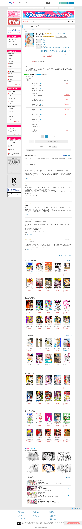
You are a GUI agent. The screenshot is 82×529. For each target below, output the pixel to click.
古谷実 (10, 58)
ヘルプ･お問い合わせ (21, 518)
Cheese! (11, 114)
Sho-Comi (11, 108)
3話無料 (29, 350)
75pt (67, 119)
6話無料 (48, 425)
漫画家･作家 (70, 8)
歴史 (42, 47)
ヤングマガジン (12, 98)
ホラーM (37, 29)
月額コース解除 (36, 512)
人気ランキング (40, 8)
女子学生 (68, 50)
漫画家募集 (51, 518)
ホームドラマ (52, 48)
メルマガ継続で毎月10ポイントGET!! (14, 154)
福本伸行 (11, 55)
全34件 (58, 33)
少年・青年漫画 (12, 39)
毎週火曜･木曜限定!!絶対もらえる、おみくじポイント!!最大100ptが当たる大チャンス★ (14, 143)
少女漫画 (32, 29)
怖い (62, 51)
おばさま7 (28, 214)
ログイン (66, 158)
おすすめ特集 (54, 8)
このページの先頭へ (77, 508)
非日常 (53, 50)
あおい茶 (27, 178)
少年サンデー (12, 93)
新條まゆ (11, 76)
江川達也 (11, 61)
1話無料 (29, 274)
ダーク (45, 47)
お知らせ (18, 516)
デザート (11, 119)
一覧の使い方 (67, 80)
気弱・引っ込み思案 (45, 51)
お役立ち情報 (19, 515)
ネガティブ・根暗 (54, 51)
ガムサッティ (28, 198)
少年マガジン (12, 95)
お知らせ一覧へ (17, 134)
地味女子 (57, 50)
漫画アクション (12, 103)
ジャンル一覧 (11, 8)
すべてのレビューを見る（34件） (65, 255)
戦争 (48, 48)
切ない (65, 51)
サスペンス (43, 48)
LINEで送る (27, 74)
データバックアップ (36, 516)
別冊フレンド (12, 111)
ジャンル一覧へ (17, 46)
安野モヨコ (11, 71)
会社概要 (51, 516)
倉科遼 (10, 66)
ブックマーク (38, 74)
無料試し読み (66, 350)
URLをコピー (44, 74)
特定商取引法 (52, 512)
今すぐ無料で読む (48, 56)
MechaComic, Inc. (45, 527)
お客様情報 (35, 511)
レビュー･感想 (32, 8)
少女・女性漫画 (12, 41)
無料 (67, 83)
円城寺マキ (11, 73)
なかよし (11, 116)
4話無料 (57, 274)
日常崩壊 (50, 47)
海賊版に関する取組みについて (55, 519)
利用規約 (51, 511)
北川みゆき (11, 81)
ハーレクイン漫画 (13, 44)
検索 (48, 2)
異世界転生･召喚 (47, 50)
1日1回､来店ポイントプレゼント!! (13, 150)
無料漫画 (18, 8)
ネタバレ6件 (62, 33)
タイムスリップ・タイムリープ (64, 47)
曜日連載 (24, 8)
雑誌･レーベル (62, 8)
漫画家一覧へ (17, 84)
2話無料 (48, 274)
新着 (47, 8)
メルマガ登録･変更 (20, 512)
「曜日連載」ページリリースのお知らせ (13, 130)
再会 (42, 50)
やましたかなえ (29, 249)
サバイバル (64, 48)
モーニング (11, 101)
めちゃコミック (26, 29)
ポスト (32, 74)
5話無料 (29, 290)
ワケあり (62, 50)
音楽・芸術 (58, 48)
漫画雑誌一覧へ (17, 121)
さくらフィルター (29, 234)
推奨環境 (35, 515)
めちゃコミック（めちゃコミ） (38, 527)
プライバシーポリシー (53, 515)
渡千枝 (42, 39)
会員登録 (18, 511)
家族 (59, 51)
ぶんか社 (43, 42)
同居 (68, 48)
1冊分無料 (58, 350)
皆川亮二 (11, 63)
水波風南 (11, 79)
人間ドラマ (55, 47)
